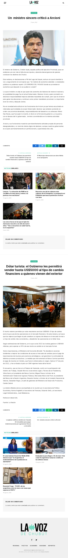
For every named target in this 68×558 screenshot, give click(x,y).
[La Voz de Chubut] (34, 3)
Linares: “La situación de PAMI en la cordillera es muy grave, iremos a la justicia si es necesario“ (15, 193)
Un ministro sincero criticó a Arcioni (48, 420)
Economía (34, 261)
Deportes (51, 545)
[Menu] (5, 3)
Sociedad (42, 545)
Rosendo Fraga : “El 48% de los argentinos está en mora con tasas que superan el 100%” (17, 488)
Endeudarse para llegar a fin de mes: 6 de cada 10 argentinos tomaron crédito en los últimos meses (50, 458)
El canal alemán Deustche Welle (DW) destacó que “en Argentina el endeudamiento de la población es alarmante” (16, 458)
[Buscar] (63, 3)
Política (25, 545)
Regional (16, 545)
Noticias (34, 13)
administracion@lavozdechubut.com (34, 550)
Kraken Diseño (45, 552)
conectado (24, 243)
